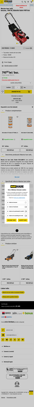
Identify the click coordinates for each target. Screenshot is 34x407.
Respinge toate (11, 220)
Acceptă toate (23, 220)
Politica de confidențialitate (19, 197)
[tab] (17, 202)
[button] (12, 202)
